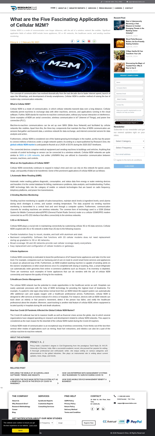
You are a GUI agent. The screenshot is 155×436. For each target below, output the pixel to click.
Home (53, 8)
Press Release (105, 8)
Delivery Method (70, 409)
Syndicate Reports (45, 401)
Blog (14, 412)
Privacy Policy (70, 404)
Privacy (139, 120)
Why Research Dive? (20, 404)
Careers (118, 8)
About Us (62, 8)
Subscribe (129, 166)
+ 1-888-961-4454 (108, 1)
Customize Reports (45, 404)
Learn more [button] (33, 425)
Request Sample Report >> (129, 123)
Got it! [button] (20, 430)
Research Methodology (21, 406)
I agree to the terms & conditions (129, 160)
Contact (129, 8)
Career (14, 409)
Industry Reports (77, 8)
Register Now (88, 423)
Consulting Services (46, 406)
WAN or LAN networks (29, 155)
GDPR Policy (69, 401)
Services (92, 8)
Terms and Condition (72, 412)
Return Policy (69, 406)
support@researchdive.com (136, 1)
